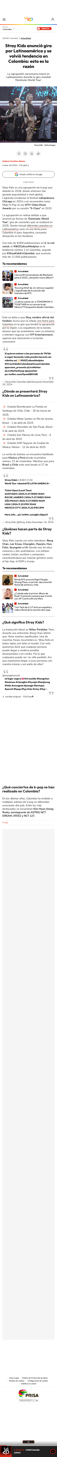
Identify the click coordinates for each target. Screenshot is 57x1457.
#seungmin (18, 685)
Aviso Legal (14, 1378)
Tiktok (16, 1354)
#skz (29, 689)
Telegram (38, 153)
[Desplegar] (28, 1442)
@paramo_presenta (15, 367)
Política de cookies (16, 1381)
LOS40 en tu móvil (28, 1384)
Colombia (7, 29)
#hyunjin (32, 682)
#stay (36, 689)
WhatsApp (31, 153)
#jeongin (28, 685)
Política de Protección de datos (35, 1378)
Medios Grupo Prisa (28, 1400)
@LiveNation (34, 367)
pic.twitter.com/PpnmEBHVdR (21, 374)
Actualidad (26, 38)
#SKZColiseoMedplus (32, 360)
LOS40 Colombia (28, 19)
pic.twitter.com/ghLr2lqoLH (33, 514)
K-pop (5, 822)
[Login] (53, 19)
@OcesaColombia (40, 363)
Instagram (22, 1354)
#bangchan (43, 678)
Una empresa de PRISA (28, 1393)
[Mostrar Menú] (4, 19)
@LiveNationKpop (14, 370)
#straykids (30, 678)
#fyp (24, 689)
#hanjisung (44, 682)
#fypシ (44, 689)
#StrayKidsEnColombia (18, 363)
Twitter (25, 153)
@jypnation (31, 370)
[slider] (28, 1445)
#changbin (21, 682)
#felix (8, 685)
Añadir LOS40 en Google (30, 174)
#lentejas (39, 685)
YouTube (28, 1354)
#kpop (17, 689)
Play (52, 1451)
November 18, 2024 (42, 522)
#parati (9, 689)
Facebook (18, 153)
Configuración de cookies (38, 1381)
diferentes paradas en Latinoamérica (27, 227)
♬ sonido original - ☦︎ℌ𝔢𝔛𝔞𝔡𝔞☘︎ (18, 696)
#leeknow (10, 682)
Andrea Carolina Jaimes (13, 161)
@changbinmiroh (11, 675)
